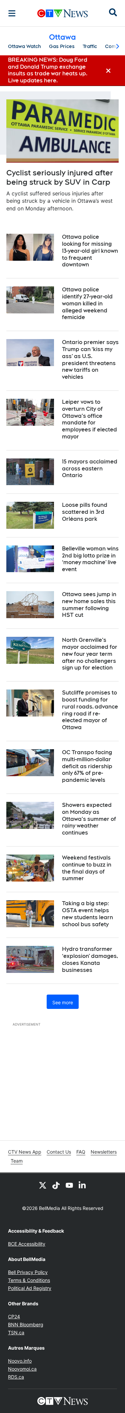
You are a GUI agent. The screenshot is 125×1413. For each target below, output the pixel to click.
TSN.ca (16, 1332)
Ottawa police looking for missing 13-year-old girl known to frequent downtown (90, 251)
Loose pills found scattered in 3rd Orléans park (84, 512)
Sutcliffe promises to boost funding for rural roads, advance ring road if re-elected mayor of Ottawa (90, 710)
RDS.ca (16, 1377)
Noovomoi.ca (22, 1369)
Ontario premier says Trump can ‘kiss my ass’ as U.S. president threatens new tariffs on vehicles (90, 359)
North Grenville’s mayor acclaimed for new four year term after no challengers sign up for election (89, 654)
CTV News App (24, 1152)
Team (17, 1161)
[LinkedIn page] (83, 1185)
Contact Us (59, 1152)
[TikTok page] (56, 1185)
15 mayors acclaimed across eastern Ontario (89, 468)
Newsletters (104, 1152)
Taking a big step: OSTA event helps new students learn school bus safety (87, 913)
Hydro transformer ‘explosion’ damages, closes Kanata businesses (90, 959)
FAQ (80, 1152)
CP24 (14, 1316)
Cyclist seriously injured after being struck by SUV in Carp (59, 177)
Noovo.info (20, 1361)
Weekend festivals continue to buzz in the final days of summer (86, 868)
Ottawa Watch (24, 46)
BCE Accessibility (26, 1244)
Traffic (90, 46)
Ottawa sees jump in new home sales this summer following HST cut (89, 604)
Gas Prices (62, 46)
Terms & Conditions (29, 1280)
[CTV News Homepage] (62, 13)
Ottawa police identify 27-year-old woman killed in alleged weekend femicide (87, 303)
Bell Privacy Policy (28, 1272)
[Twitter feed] (43, 1185)
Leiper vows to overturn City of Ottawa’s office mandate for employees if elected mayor (89, 419)
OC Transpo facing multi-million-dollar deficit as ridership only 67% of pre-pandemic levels (87, 766)
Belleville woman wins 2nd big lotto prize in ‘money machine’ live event (90, 558)
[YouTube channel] (69, 1185)
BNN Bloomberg (25, 1324)
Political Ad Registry (29, 1288)
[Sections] (12, 13)
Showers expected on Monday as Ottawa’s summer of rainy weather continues (89, 819)
